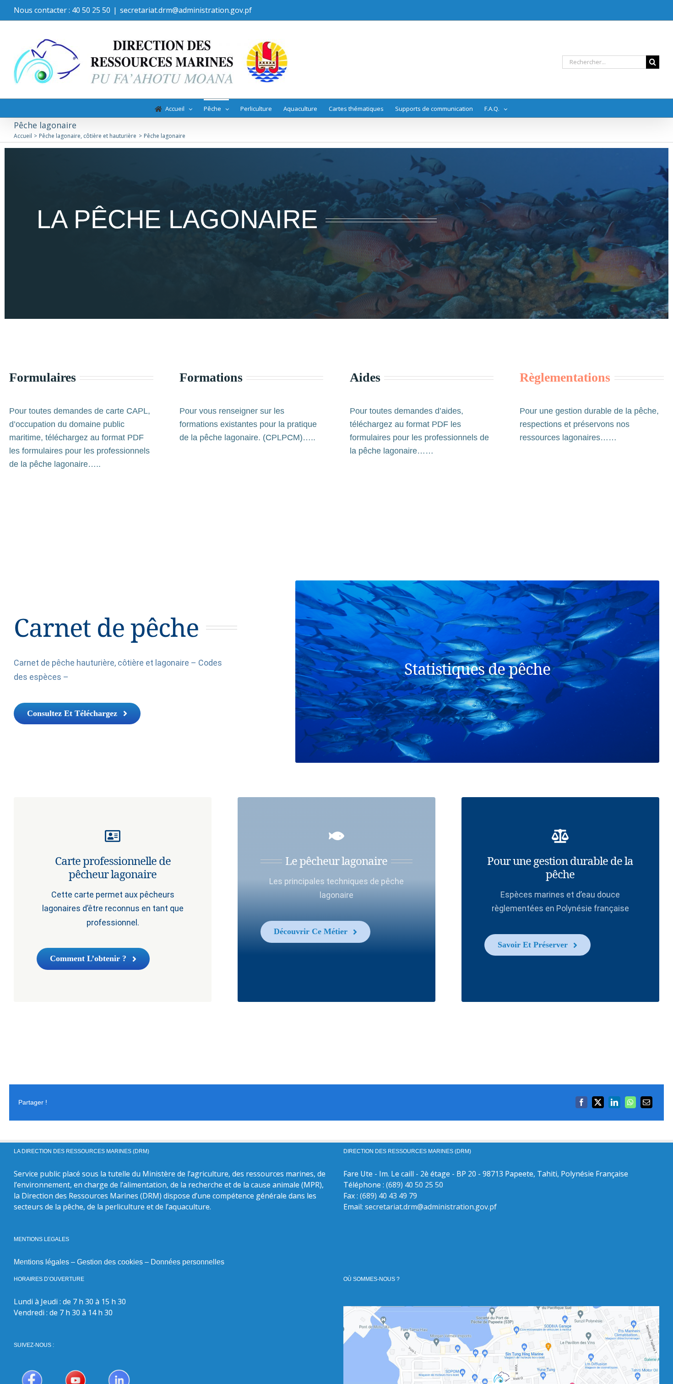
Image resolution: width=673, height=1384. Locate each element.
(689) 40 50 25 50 (414, 1185)
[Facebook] (581, 1102)
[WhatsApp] (630, 1102)
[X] (598, 1102)
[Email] (646, 1102)
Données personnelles (187, 1262)
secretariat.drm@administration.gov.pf (186, 10)
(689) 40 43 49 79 (388, 1196)
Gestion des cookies (110, 1262)
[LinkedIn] (614, 1102)
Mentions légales (41, 1262)
